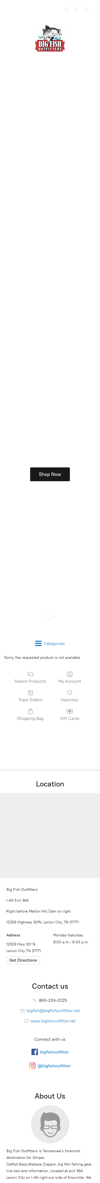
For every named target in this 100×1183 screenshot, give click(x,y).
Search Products (30, 681)
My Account (69, 681)
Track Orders (30, 699)
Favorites (69, 699)
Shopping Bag (30, 718)
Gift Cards (69, 718)
